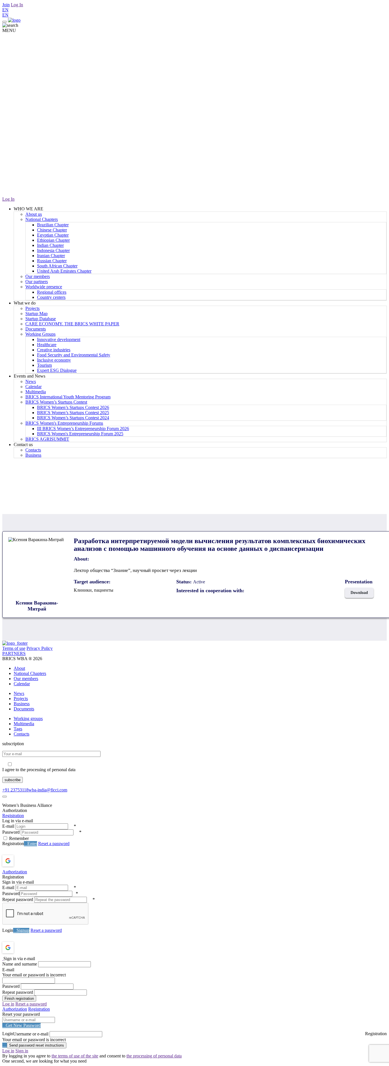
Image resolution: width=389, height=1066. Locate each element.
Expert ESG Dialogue (57, 370)
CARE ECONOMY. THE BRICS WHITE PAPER (72, 323)
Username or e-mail (30, 1033)
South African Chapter (57, 265)
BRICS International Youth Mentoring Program (67, 396)
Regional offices (51, 292)
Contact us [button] (23, 444)
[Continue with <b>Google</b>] (23, 860)
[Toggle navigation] (4, 22)
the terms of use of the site (75, 1055)
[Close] (4, 796)
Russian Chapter (52, 260)
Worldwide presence (43, 286)
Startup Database (40, 318)
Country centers (51, 297)
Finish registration (19, 998)
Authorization (14, 871)
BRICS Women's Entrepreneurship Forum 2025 (80, 433)
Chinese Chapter (52, 229)
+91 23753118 (15, 789)
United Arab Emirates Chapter (64, 271)
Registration (13, 815)
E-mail (8, 826)
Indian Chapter (50, 245)
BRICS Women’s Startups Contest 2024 (73, 417)
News (30, 381)
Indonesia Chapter (53, 250)
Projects (32, 308)
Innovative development (58, 339)
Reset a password (53, 843)
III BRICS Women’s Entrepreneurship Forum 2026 (83, 428)
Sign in (21, 1050)
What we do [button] (25, 303)
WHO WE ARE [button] (28, 208)
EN (5, 9)
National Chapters (41, 219)
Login (7, 930)
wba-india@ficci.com (47, 789)
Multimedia (35, 391)
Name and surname (19, 964)
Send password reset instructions (36, 1045)
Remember (19, 838)
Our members (37, 276)
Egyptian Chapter (53, 235)
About (19, 668)
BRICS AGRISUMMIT (47, 439)
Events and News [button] (29, 376)
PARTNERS (14, 653)
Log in (8, 1003)
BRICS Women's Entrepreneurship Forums (64, 423)
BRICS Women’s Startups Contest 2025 (73, 412)
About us (33, 214)
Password (11, 832)
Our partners (36, 281)
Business (33, 455)
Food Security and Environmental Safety (73, 354)
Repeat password (17, 899)
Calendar (33, 386)
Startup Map (36, 313)
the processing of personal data (154, 1055)
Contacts (33, 450)
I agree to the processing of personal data (38, 769)
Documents (35, 329)
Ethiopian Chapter (53, 240)
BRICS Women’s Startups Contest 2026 (73, 407)
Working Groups (40, 334)
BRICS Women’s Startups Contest (56, 402)
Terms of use (13, 648)
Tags (18, 728)
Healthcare (46, 344)
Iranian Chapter (51, 255)
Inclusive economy (54, 360)
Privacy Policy (39, 648)
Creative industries (53, 349)
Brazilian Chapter (53, 224)
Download (359, 593)
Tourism (44, 365)
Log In (17, 4)
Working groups (28, 718)
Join (6, 4)
